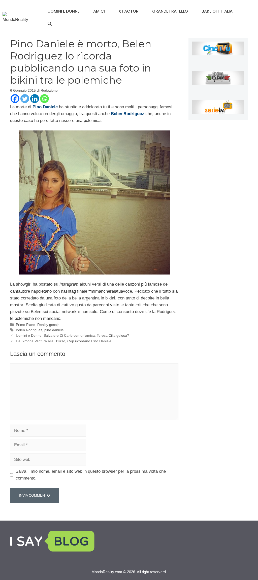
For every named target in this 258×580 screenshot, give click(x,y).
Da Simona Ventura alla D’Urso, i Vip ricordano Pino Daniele (63, 341)
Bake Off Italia (217, 11)
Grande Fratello (170, 11)
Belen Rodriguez (29, 330)
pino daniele (54, 330)
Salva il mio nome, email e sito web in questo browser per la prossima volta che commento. (91, 475)
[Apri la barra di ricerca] (49, 24)
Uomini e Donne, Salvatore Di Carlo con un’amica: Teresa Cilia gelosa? (72, 335)
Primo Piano (25, 325)
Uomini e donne (64, 11)
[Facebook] (15, 98)
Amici (99, 11)
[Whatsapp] (44, 98)
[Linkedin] (34, 98)
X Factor (128, 11)
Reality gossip (48, 325)
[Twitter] (24, 98)
